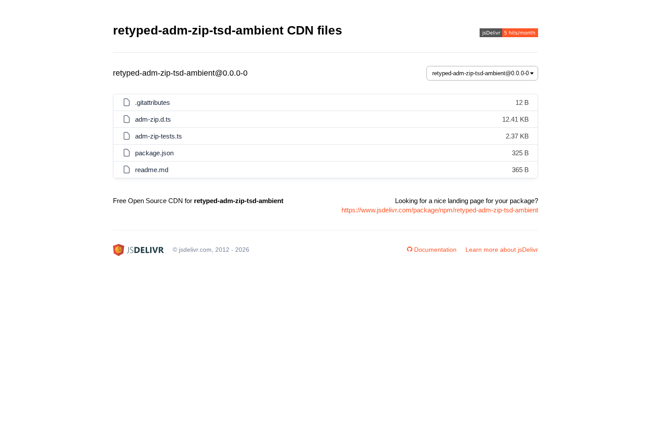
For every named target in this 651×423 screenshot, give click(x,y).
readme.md (151, 169)
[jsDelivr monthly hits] (509, 33)
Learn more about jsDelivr (501, 249)
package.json (154, 153)
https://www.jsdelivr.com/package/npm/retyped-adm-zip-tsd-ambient (439, 210)
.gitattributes (152, 102)
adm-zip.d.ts (153, 119)
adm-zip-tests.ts (158, 136)
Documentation (435, 249)
